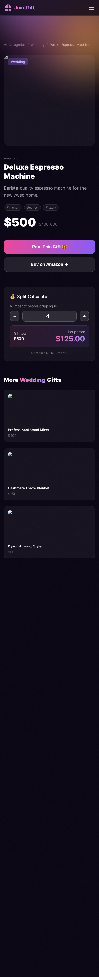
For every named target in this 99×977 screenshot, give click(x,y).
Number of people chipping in (33, 306)
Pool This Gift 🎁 (49, 246)
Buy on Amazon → (49, 264)
